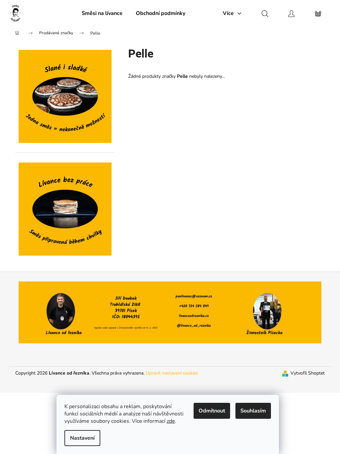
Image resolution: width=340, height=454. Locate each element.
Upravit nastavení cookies (172, 373)
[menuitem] (102, 13)
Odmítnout (212, 410)
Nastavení (82, 438)
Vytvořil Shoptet (308, 373)
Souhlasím (253, 410)
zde (171, 421)
